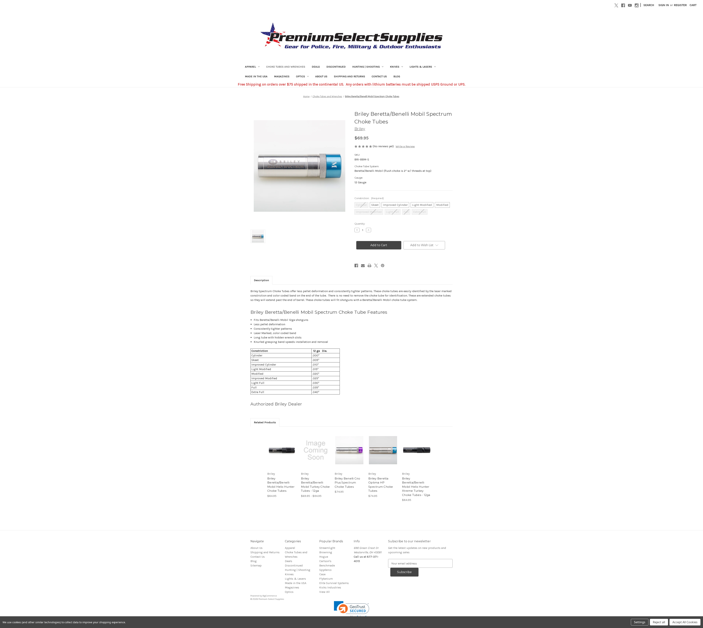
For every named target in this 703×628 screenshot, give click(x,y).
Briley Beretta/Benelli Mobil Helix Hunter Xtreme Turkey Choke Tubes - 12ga (416, 487)
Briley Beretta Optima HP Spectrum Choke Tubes (380, 485)
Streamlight (327, 548)
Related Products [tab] (265, 422)
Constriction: (369, 198)
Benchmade (327, 565)
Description (261, 280)
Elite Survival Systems (334, 583)
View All (324, 592)
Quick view (278, 446)
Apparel (250, 66)
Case (322, 574)
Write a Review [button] (405, 146)
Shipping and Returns (349, 76)
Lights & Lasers (421, 66)
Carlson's (325, 561)
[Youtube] (630, 5)
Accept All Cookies (685, 622)
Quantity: (359, 223)
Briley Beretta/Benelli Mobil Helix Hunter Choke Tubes (281, 485)
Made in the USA (256, 76)
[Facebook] (623, 5)
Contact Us (379, 76)
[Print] (369, 265)
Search (649, 5)
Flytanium (326, 578)
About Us (321, 76)
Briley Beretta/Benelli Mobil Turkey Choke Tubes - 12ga (315, 485)
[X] (616, 5)
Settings (639, 622)
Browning (325, 552)
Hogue (323, 556)
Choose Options (282, 453)
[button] (351, 610)
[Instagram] (637, 5)
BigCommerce (270, 595)
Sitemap (256, 565)
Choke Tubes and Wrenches (285, 66)
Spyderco (325, 570)
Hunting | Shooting (366, 66)
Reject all (659, 622)
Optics (300, 76)
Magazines (281, 76)
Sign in (664, 5)
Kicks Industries (330, 587)
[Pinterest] (382, 265)
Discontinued (336, 66)
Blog (396, 76)
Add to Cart (417, 453)
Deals (316, 66)
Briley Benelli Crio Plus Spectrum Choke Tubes (347, 482)
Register (680, 5)
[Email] (363, 265)
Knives (394, 66)
